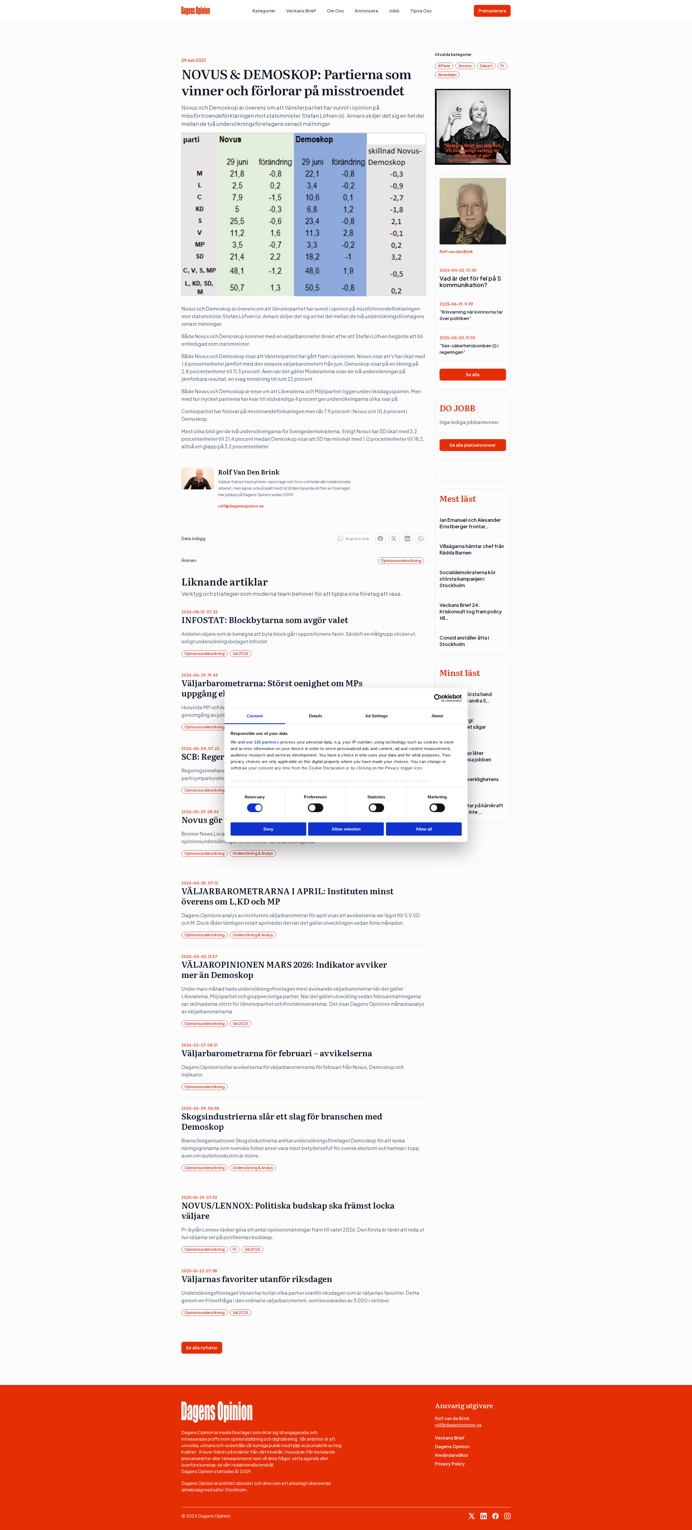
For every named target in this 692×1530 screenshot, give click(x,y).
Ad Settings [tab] (376, 715)
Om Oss (335, 11)
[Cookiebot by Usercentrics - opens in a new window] (438, 698)
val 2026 (240, 653)
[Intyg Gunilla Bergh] (473, 126)
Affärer (444, 65)
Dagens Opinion (452, 1446)
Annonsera (366, 11)
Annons (465, 65)
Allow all (424, 829)
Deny (268, 829)
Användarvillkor (451, 1455)
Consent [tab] (255, 715)
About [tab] (437, 715)
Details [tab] (315, 715)
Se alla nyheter (202, 1347)
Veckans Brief (301, 11)
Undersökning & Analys (253, 853)
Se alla (473, 374)
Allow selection (346, 829)
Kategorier (263, 11)
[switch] (315, 807)
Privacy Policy (450, 1464)
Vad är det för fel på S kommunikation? (470, 281)
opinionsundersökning (401, 560)
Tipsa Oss (421, 11)
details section (415, 780)
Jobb (394, 11)
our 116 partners (262, 741)
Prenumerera (492, 11)
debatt (486, 65)
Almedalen (447, 74)
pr (235, 1249)
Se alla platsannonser (473, 445)
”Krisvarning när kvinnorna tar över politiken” (471, 315)
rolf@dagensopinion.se (241, 505)
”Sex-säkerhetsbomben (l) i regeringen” (469, 349)
